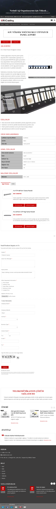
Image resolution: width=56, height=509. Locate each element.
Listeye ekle (19, 205)
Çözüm (3, 471)
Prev (52, 408)
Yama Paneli (32, 24)
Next (54, 408)
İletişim (3, 478)
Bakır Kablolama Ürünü (15, 24)
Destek (3, 473)
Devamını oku (14, 423)
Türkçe (52, 16)
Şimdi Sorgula (30, 205)
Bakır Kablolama (24, 24)
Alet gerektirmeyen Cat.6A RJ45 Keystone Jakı (18, 413)
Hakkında (4, 476)
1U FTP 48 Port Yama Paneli (22, 191)
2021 (3, 492)
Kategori (7, 24)
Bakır (3, 469)
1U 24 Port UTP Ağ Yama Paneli (24, 212)
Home (2, 24)
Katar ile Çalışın (40, 487)
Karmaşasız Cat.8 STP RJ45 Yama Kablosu (47, 412)
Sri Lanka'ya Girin (12, 487)
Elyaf (3, 466)
